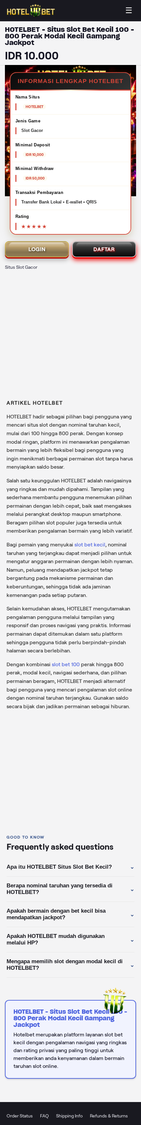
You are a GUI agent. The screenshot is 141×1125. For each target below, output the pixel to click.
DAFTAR (104, 249)
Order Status (20, 1115)
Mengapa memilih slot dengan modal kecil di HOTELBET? (70, 964)
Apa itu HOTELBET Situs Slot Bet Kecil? (70, 867)
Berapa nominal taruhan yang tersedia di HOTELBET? (70, 888)
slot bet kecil (89, 544)
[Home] (31, 10)
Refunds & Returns (109, 1115)
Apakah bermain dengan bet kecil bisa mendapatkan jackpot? (70, 914)
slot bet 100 (66, 664)
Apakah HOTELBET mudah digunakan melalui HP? (70, 939)
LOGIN (37, 249)
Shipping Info (69, 1115)
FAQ (44, 1115)
